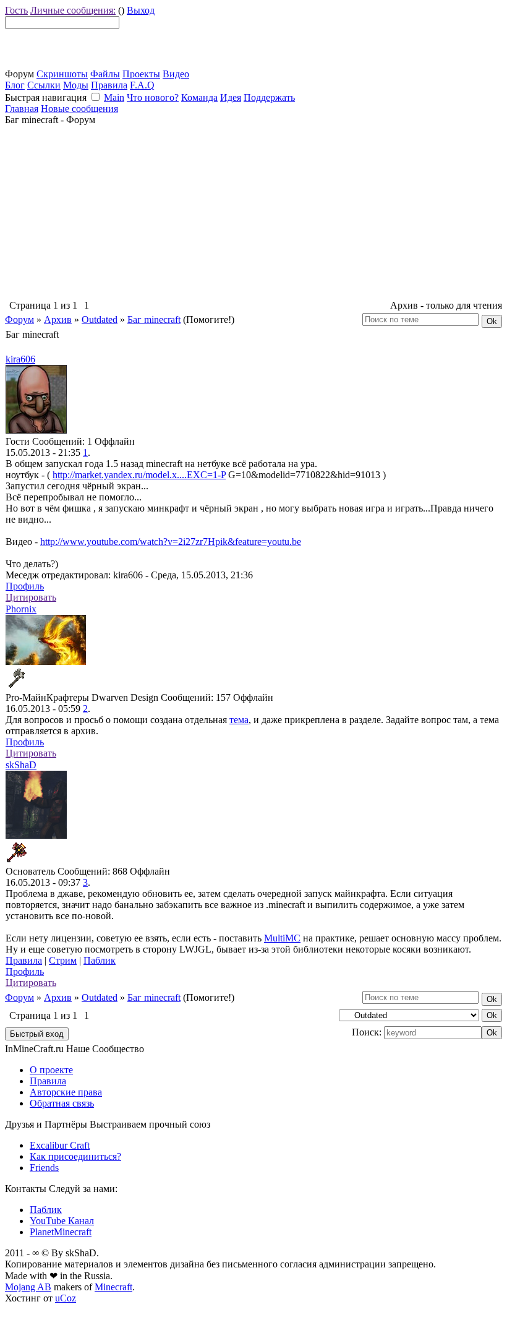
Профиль (25, 586)
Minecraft (113, 1287)
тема (239, 719)
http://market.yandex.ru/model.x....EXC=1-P (139, 474)
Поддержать (269, 97)
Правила (109, 85)
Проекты (141, 74)
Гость (16, 10)
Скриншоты (62, 74)
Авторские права (66, 1092)
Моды (75, 85)
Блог (15, 85)
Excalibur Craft (60, 1145)
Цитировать (31, 597)
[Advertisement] (253, 212)
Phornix (21, 609)
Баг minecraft (154, 319)
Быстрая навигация (46, 97)
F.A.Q (142, 85)
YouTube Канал (62, 1220)
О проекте (51, 1070)
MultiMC (282, 938)
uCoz (65, 1298)
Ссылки (44, 85)
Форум (19, 319)
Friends (44, 1167)
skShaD (21, 765)
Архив (58, 319)
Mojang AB (28, 1287)
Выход (141, 10)
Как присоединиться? (75, 1156)
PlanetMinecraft (61, 1232)
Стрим (63, 960)
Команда (199, 97)
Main (114, 97)
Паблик (99, 960)
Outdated (99, 319)
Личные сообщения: (73, 10)
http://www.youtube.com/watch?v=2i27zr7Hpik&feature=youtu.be (170, 541)
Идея (230, 97)
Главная (21, 108)
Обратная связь (62, 1103)
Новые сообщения (79, 108)
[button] (96, 97)
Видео (176, 74)
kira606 (20, 359)
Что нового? (153, 97)
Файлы (105, 74)
